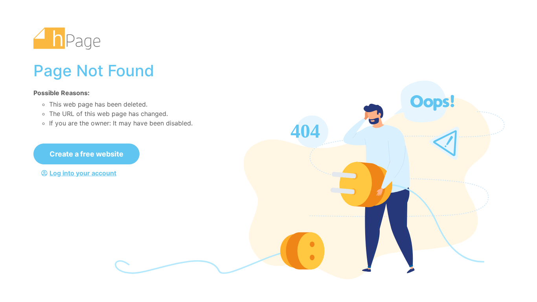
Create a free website (86, 154)
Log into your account (83, 173)
